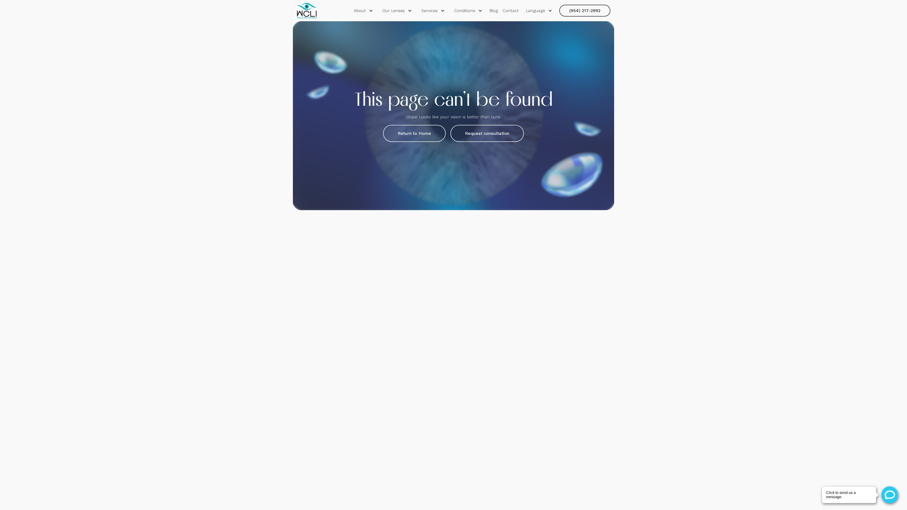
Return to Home (414, 133)
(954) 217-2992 (584, 10)
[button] (363, 11)
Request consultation (487, 133)
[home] (307, 10)
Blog (493, 10)
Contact (511, 10)
